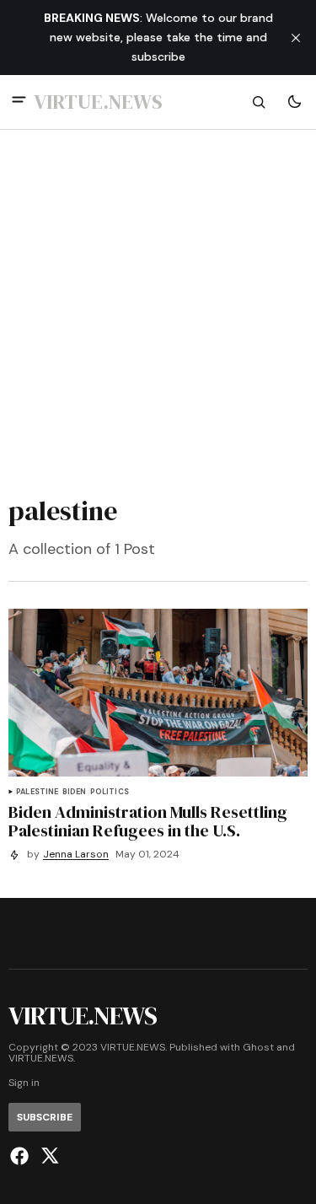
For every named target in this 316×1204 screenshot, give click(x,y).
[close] (295, 37)
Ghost (258, 1047)
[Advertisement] (158, 308)
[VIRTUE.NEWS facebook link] (21, 1156)
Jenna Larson (76, 854)
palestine (37, 792)
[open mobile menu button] (18, 101)
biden (74, 792)
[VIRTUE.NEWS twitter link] (48, 1156)
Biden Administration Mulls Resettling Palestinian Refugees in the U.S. (147, 821)
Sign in (24, 1083)
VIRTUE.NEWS (40, 1058)
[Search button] (258, 102)
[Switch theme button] (294, 102)
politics (109, 792)
